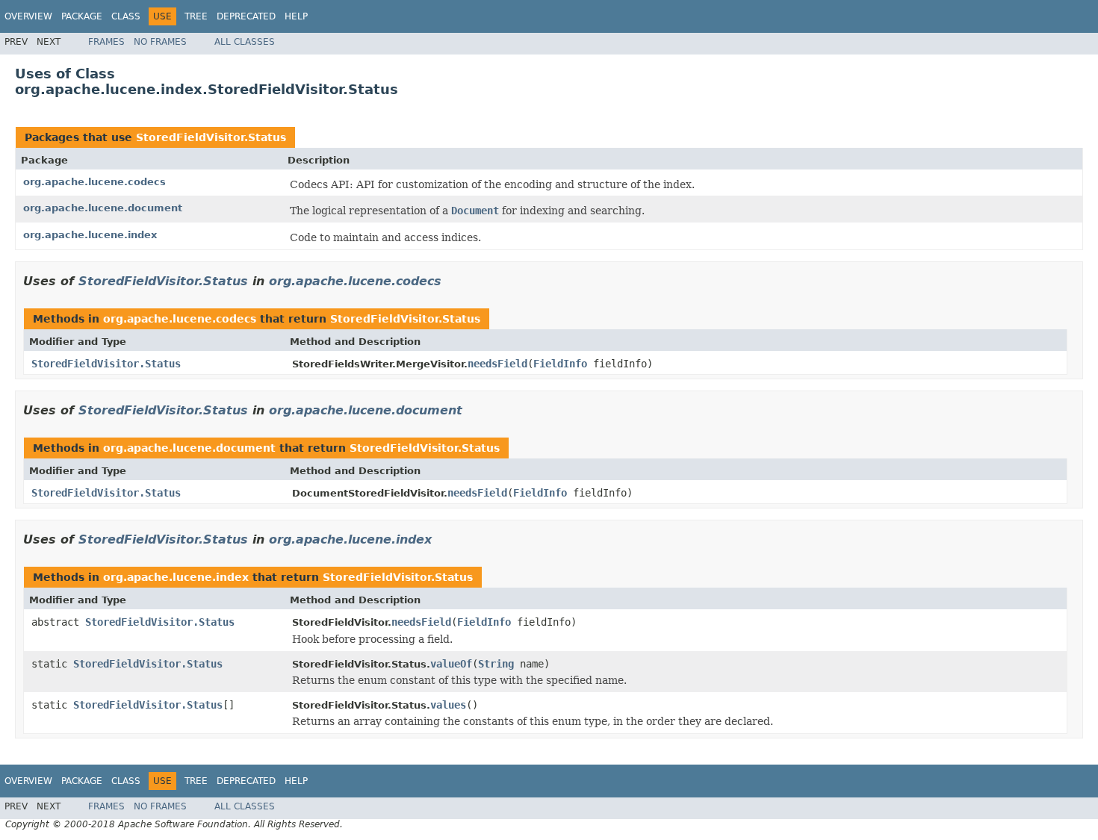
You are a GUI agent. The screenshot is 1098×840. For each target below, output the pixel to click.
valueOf (451, 664)
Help (296, 16)
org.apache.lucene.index (90, 234)
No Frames (160, 42)
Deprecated (246, 16)
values (448, 705)
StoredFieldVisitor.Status (211, 137)
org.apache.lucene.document (102, 208)
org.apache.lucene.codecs (94, 181)
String (496, 664)
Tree (196, 16)
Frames (106, 42)
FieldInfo (560, 364)
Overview (28, 16)
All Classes (244, 42)
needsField (497, 364)
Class (125, 16)
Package (81, 16)
